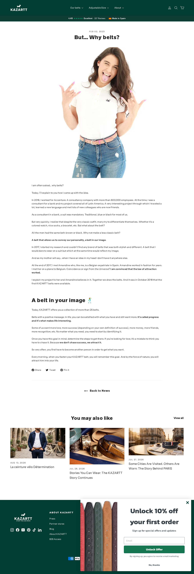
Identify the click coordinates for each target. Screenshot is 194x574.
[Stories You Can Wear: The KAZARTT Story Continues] (97, 446)
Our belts (75, 7)
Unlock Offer (154, 549)
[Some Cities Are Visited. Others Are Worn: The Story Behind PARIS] (156, 441)
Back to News (99, 390)
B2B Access (55, 539)
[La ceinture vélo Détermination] (37, 443)
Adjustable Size (97, 7)
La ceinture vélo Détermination (32, 467)
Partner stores (56, 524)
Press (52, 518)
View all (179, 418)
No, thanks (154, 565)
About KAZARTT (58, 534)
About (118, 7)
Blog (51, 529)
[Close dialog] (187, 502)
